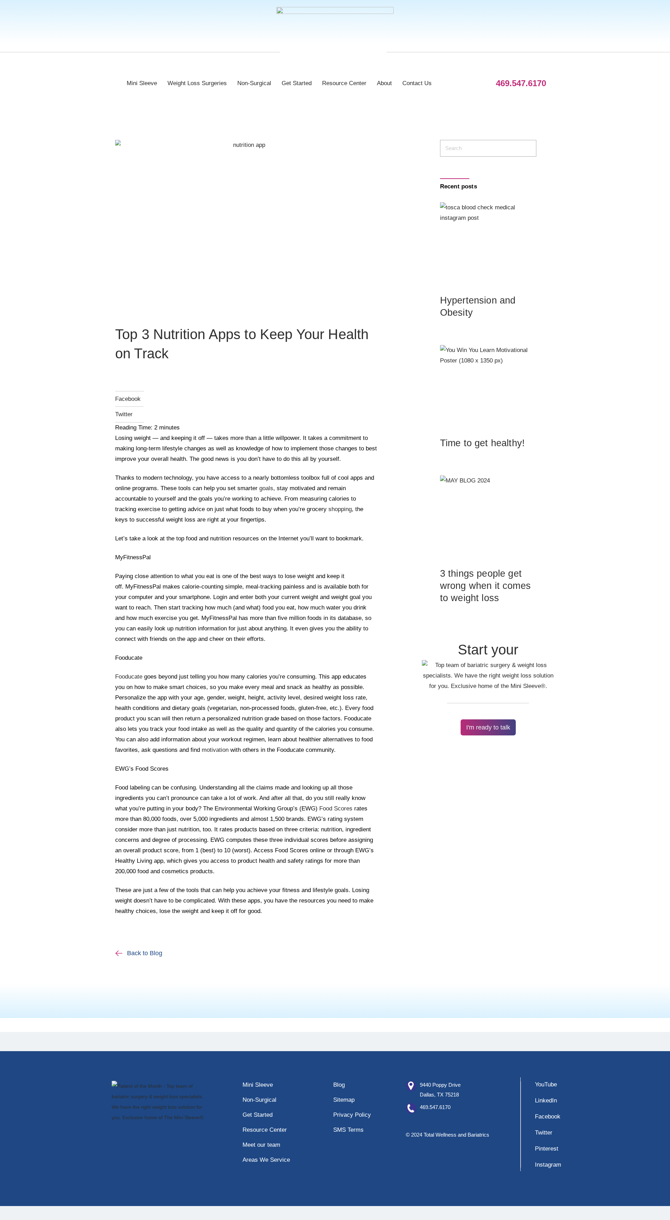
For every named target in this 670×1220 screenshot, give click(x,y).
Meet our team (261, 1145)
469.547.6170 (435, 1107)
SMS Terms (348, 1130)
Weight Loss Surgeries (197, 83)
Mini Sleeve (142, 83)
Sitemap (344, 1099)
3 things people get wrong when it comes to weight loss (485, 585)
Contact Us (417, 83)
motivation (215, 750)
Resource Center (344, 83)
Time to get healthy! (482, 443)
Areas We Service (266, 1160)
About (384, 83)
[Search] (527, 148)
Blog (339, 1084)
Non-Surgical (254, 83)
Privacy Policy (352, 1115)
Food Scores (335, 808)
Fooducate (128, 676)
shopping (340, 509)
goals (266, 488)
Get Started (297, 83)
